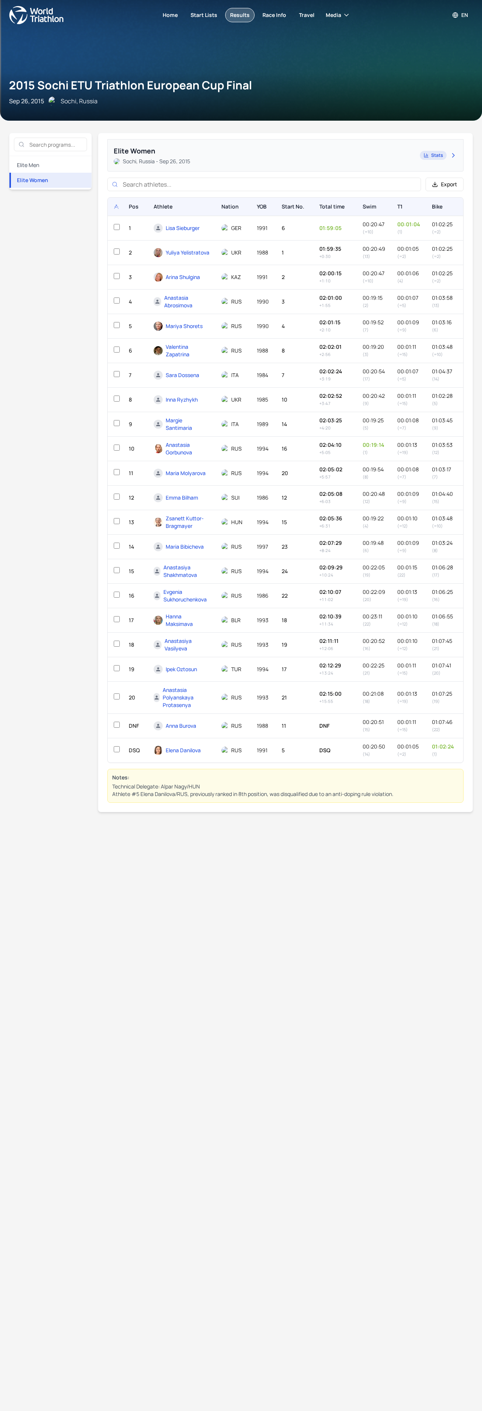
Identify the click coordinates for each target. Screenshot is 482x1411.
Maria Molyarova (186, 473)
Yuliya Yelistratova (187, 252)
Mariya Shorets (184, 326)
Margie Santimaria (179, 424)
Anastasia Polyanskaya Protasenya (178, 697)
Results (240, 14)
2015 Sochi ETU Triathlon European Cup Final (130, 85)
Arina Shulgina (183, 277)
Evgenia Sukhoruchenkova (185, 595)
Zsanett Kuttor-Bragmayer (185, 522)
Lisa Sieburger (183, 228)
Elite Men (28, 165)
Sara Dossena (182, 375)
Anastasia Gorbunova (179, 448)
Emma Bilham (182, 497)
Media (333, 14)
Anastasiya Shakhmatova (180, 571)
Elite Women (32, 180)
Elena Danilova (183, 750)
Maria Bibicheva (185, 546)
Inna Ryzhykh (182, 399)
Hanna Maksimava (179, 620)
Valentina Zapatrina (177, 350)
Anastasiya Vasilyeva (178, 644)
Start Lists (204, 14)
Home (170, 14)
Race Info (274, 14)
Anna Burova (181, 725)
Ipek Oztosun (181, 669)
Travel (306, 14)
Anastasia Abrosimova (178, 301)
